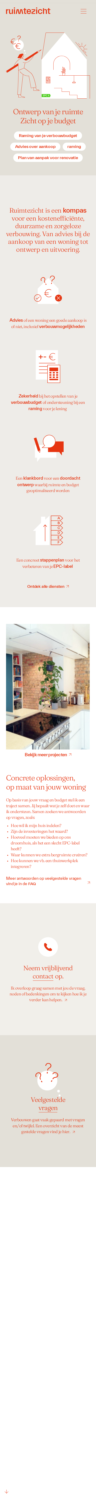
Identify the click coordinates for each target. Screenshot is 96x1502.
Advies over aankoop (35, 146)
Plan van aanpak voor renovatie (48, 157)
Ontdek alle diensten (46, 586)
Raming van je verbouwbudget (48, 135)
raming (74, 146)
